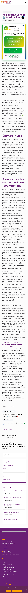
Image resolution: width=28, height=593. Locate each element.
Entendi (8, 591)
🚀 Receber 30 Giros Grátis (13, 50)
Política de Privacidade (17, 591)
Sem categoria (7, 11)
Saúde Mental (6, 474)
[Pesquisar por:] (14, 455)
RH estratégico (7, 471)
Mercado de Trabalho (8, 465)
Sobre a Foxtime (7, 479)
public (4, 468)
